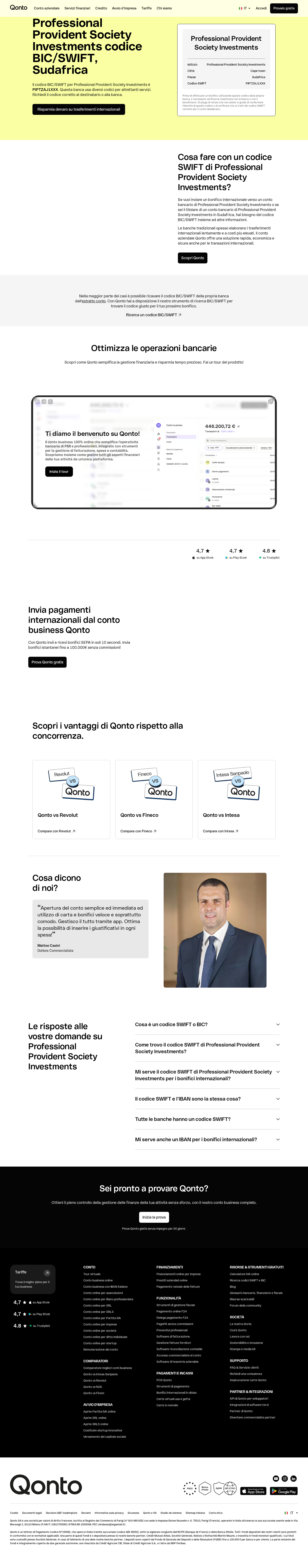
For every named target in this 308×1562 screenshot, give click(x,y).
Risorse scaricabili (242, 1299)
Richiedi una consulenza (246, 1373)
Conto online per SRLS (98, 1311)
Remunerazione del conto (100, 1349)
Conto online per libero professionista (108, 1299)
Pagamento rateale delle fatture (178, 1286)
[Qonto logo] (18, 7)
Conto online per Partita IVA (102, 1318)
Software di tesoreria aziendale (178, 1361)
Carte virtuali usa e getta (173, 1399)
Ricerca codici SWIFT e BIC (248, 1280)
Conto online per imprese (100, 1324)
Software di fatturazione (173, 1336)
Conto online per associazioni (103, 1293)
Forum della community (245, 1305)
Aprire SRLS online (95, 1424)
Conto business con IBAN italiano (105, 1286)
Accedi (261, 8)
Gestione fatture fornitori (174, 1342)
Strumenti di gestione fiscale (176, 1305)
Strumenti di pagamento (173, 1386)
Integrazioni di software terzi (249, 1405)
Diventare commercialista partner (253, 1417)
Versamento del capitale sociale (104, 1436)
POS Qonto (164, 1380)
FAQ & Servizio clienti (244, 1367)
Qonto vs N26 (92, 1386)
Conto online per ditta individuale (105, 1337)
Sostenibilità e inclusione (246, 1342)
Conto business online (98, 1280)
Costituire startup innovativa (102, 1430)
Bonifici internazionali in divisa (177, 1392)
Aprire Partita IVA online (99, 1411)
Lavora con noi (240, 1336)
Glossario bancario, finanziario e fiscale (256, 1293)
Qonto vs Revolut (94, 1380)
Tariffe (20, 1272)
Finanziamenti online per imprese (179, 1274)
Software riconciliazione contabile (179, 1349)
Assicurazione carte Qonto (248, 1380)
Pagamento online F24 (172, 1311)
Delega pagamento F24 (172, 1317)
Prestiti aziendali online (172, 1280)
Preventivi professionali (172, 1330)
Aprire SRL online (94, 1418)
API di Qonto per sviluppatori (249, 1398)
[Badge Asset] (276, 1478)
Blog (233, 1286)
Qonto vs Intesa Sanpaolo (100, 1374)
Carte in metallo (167, 1405)
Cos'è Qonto (238, 1330)
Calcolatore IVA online (244, 1274)
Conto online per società (99, 1330)
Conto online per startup (99, 1343)
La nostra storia (240, 1324)
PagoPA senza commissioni (175, 1324)
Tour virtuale (92, 1274)
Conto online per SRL (97, 1305)
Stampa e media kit (243, 1349)
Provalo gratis (284, 8)
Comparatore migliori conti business (107, 1368)
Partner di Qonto (241, 1411)
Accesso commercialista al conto (179, 1355)
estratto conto (94, 301)
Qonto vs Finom (93, 1393)
